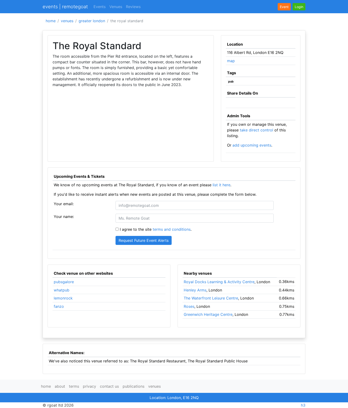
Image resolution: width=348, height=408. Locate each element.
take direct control (256, 130)
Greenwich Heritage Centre (208, 314)
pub (231, 81)
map (231, 60)
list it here (221, 184)
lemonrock (63, 298)
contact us (109, 386)
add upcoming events (251, 145)
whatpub (61, 290)
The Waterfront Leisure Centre (211, 298)
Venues (115, 6)
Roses (189, 306)
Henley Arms (195, 290)
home (51, 20)
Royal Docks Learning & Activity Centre (219, 281)
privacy (89, 386)
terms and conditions (172, 229)
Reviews (133, 6)
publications (133, 386)
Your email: (64, 203)
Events (100, 6)
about (60, 386)
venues (67, 20)
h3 (303, 405)
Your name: (64, 216)
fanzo (59, 306)
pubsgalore (64, 281)
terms (74, 386)
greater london (92, 20)
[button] (299, 6)
